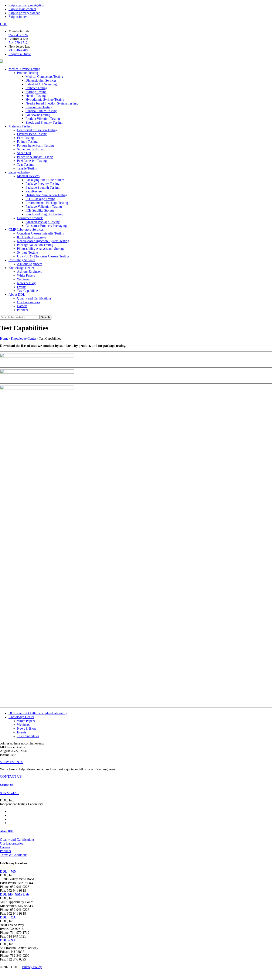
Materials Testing (19, 126)
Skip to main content (22, 9)
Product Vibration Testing (43, 118)
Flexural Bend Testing (32, 134)
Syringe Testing (36, 92)
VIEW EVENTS (11, 762)
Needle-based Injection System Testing (52, 103)
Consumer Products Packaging (46, 225)
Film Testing (25, 138)
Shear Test (24, 153)
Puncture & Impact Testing (35, 157)
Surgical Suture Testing (41, 111)
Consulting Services (21, 260)
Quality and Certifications (34, 298)
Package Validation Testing (44, 206)
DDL (3, 24)
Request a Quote (19, 54)
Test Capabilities (28, 290)
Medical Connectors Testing (44, 76)
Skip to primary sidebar (24, 13)
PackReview (34, 191)
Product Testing (27, 73)
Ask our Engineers (29, 264)
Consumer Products (30, 218)
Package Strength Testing (43, 187)
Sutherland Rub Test (30, 149)
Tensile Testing (27, 168)
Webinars (23, 279)
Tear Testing (25, 164)
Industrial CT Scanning (41, 84)
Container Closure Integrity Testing (40, 233)
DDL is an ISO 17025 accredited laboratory (37, 713)
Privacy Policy (32, 967)
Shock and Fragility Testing (44, 122)
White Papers (26, 275)
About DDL (16, 294)
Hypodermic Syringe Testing (45, 99)
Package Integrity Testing (43, 183)
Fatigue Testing (27, 141)
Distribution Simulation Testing (46, 195)
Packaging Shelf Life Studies (45, 180)
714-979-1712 (18, 42)
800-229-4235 (9, 793)
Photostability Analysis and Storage (40, 248)
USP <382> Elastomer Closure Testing (43, 256)
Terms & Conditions (13, 855)
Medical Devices (28, 176)
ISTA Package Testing (40, 199)
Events (21, 287)
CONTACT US (11, 776)
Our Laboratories (28, 302)
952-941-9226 (18, 35)
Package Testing (19, 172)
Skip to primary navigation (26, 5)
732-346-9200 (18, 50)
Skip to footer (17, 16)
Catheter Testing (36, 88)
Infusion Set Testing (39, 107)
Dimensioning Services (41, 80)
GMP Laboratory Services (26, 229)
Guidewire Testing (38, 115)
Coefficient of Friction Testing (37, 130)
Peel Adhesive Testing (32, 160)
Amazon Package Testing (43, 222)
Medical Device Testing (24, 69)
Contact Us (6, 784)
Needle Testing (36, 95)
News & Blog (26, 283)
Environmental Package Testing (47, 203)
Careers (22, 306)
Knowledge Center (21, 268)
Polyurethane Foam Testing (35, 145)
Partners (22, 310)
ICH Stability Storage (40, 210)
